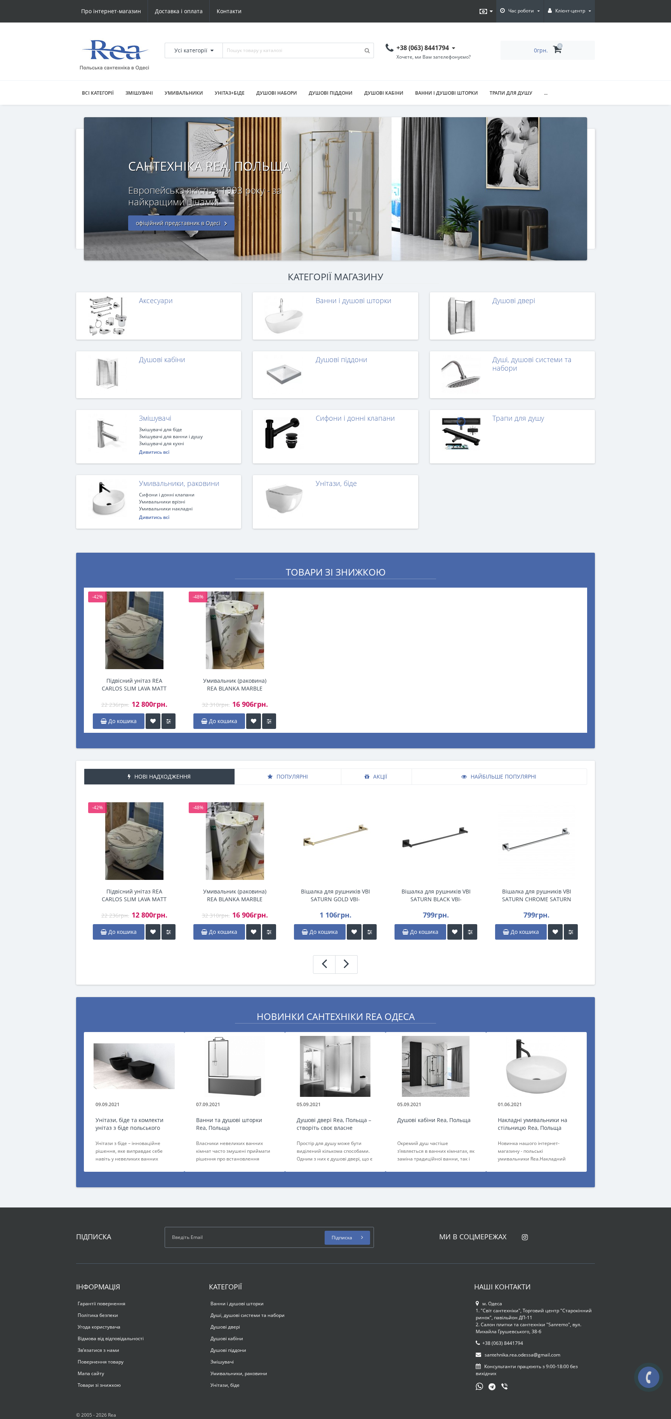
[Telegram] (492, 1387)
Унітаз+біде (230, 93)
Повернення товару (100, 1361)
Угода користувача (99, 1327)
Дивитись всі (154, 452)
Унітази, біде (336, 483)
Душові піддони (331, 93)
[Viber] (505, 1387)
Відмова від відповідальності (111, 1338)
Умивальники (184, 93)
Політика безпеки (98, 1315)
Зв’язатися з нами (98, 1350)
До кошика (122, 721)
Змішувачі (139, 93)
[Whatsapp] (479, 1386)
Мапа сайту (91, 1373)
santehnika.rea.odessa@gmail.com (521, 1354)
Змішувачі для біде (160, 429)
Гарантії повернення (101, 1303)
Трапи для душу (511, 93)
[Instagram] (523, 1235)
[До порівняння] (169, 721)
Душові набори (276, 93)
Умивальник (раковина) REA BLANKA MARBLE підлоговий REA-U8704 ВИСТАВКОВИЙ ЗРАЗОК (234, 684)
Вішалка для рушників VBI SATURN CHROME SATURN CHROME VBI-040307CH (536, 895)
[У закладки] (153, 721)
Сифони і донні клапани (355, 418)
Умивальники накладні (166, 508)
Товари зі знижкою (99, 1385)
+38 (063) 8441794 (502, 1343)
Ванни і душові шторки (446, 93)
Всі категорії (98, 93)
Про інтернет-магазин (111, 11)
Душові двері (513, 300)
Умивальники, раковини (179, 483)
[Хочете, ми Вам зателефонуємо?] (648, 1377)
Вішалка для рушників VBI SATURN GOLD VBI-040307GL (335, 895)
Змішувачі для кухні (161, 443)
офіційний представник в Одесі (179, 223)
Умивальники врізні (162, 501)
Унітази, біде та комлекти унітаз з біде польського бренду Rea (129, 1124)
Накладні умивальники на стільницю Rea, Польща (532, 1123)
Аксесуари (156, 300)
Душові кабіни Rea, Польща (434, 1120)
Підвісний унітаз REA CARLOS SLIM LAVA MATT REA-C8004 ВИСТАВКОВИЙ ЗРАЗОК (134, 684)
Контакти (229, 11)
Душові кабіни (383, 93)
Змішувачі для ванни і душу (171, 436)
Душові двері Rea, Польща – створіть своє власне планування (334, 1124)
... (546, 93)
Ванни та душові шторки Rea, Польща (229, 1123)
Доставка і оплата (179, 11)
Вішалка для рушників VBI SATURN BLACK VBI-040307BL (436, 895)
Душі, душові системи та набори (532, 363)
